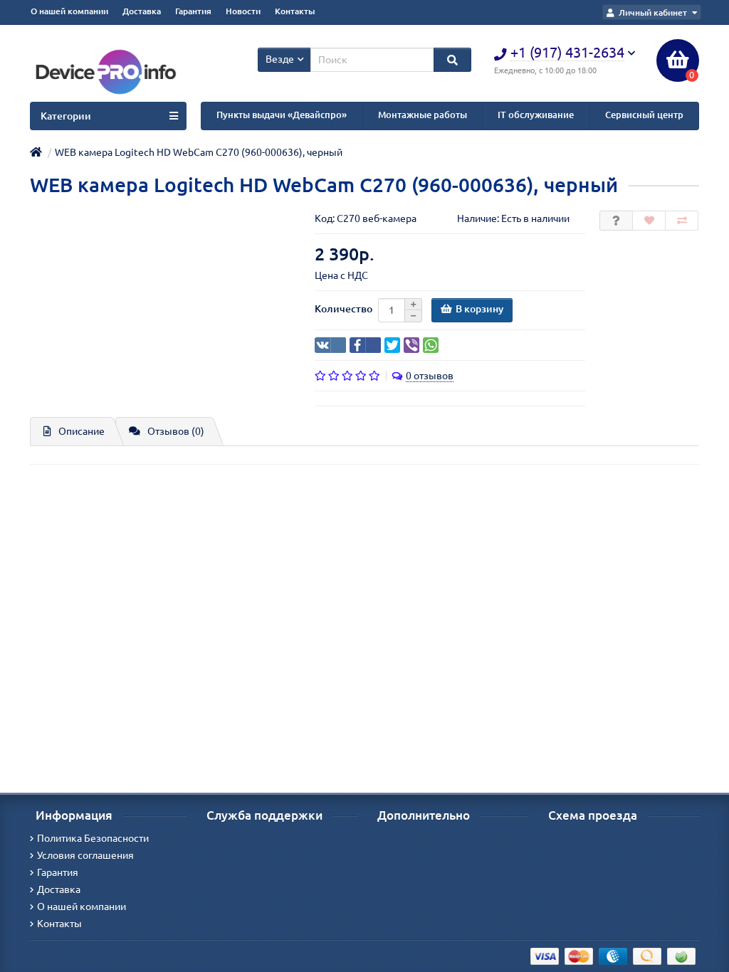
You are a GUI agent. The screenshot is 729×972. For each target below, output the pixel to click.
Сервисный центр (644, 115)
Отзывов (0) (175, 431)
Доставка (141, 11)
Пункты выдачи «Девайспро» (281, 115)
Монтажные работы (422, 115)
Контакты (295, 11)
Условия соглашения (85, 855)
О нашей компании (69, 11)
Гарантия (193, 11)
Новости (243, 11)
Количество (343, 309)
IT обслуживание (536, 115)
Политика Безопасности (93, 838)
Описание (81, 431)
